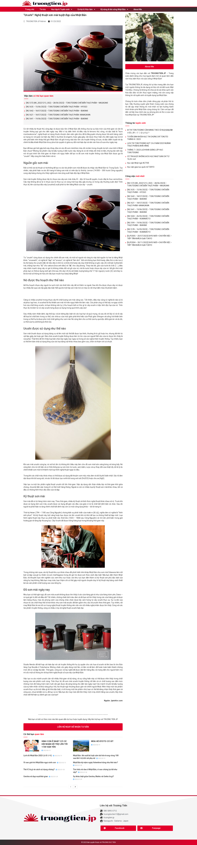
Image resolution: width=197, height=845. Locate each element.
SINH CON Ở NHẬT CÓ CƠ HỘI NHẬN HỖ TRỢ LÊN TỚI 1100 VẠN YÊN (55, 744)
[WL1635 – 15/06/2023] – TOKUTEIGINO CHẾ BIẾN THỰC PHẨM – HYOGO (56, 107)
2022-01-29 (54, 776)
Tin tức (43, 9)
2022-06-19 (58, 756)
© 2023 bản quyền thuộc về (91, 842)
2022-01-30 (78, 765)
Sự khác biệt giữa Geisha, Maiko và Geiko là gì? (93, 776)
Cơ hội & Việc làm (85, 9)
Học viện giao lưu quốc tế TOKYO (140, 167)
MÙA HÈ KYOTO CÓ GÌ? (102, 741)
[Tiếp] (75, 787)
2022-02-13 (62, 763)
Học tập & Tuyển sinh (60, 9)
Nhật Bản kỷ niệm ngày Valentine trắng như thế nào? (95, 762)
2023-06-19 (46, 750)
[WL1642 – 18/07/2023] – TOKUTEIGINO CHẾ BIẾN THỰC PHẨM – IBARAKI (57, 111)
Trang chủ (29, 9)
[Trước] (71, 787)
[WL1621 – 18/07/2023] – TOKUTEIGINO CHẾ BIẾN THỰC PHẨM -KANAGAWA (58, 115)
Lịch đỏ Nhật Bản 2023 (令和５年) (37, 755)
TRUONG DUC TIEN (109, 842)
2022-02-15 (101, 758)
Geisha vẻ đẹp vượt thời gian (35, 776)
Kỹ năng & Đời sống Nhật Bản (113, 9)
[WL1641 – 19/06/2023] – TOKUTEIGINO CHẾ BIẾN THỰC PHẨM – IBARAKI (57, 119)
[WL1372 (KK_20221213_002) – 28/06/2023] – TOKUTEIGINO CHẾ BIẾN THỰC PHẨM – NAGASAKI (67, 103)
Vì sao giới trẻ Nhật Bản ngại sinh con (39, 762)
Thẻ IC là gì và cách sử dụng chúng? (39, 769)
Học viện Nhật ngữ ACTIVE (138, 163)
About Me (137, 9)
